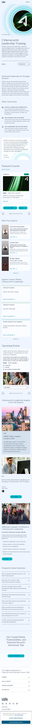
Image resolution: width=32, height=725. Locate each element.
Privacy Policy (4, 706)
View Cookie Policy (19, 715)
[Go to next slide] (29, 213)
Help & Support (6, 681)
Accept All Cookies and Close (16, 722)
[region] (16, 718)
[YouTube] (10, 703)
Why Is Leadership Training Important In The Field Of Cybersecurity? (14, 575)
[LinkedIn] (3, 703)
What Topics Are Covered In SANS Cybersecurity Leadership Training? (11, 581)
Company (4, 677)
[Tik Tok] (17, 703)
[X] (6, 703)
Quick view (5, 201)
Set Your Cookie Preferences (16, 718)
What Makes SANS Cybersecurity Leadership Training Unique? (13, 595)
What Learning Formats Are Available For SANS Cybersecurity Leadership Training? (13, 608)
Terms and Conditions (6, 709)
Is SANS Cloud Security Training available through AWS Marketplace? (13, 621)
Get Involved (5, 689)
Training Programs (7, 685)
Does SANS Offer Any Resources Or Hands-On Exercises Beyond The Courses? (14, 614)
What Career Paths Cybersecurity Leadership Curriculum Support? (14, 602)
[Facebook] (13, 703)
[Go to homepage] (3, 2)
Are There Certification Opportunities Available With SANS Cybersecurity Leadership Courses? (14, 588)
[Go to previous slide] (3, 213)
